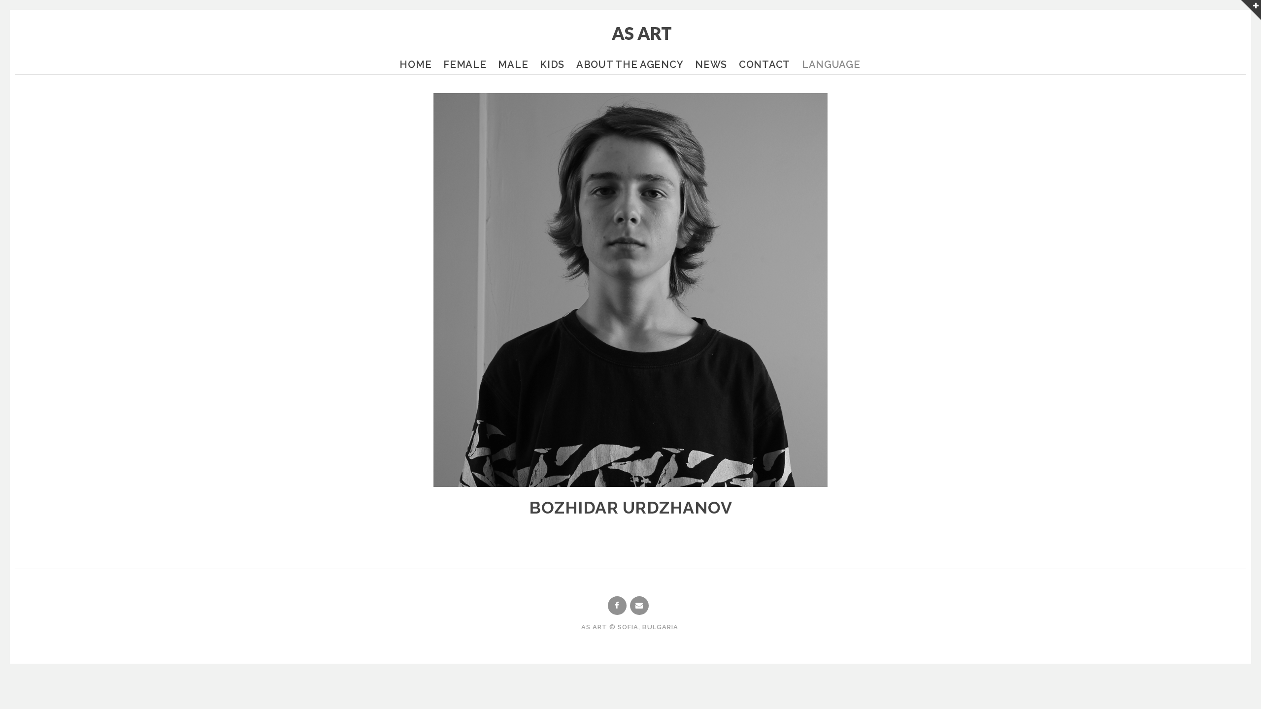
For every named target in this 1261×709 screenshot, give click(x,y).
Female (464, 64)
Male (513, 64)
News (711, 64)
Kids (552, 64)
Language (831, 64)
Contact (764, 64)
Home (415, 64)
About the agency (629, 64)
